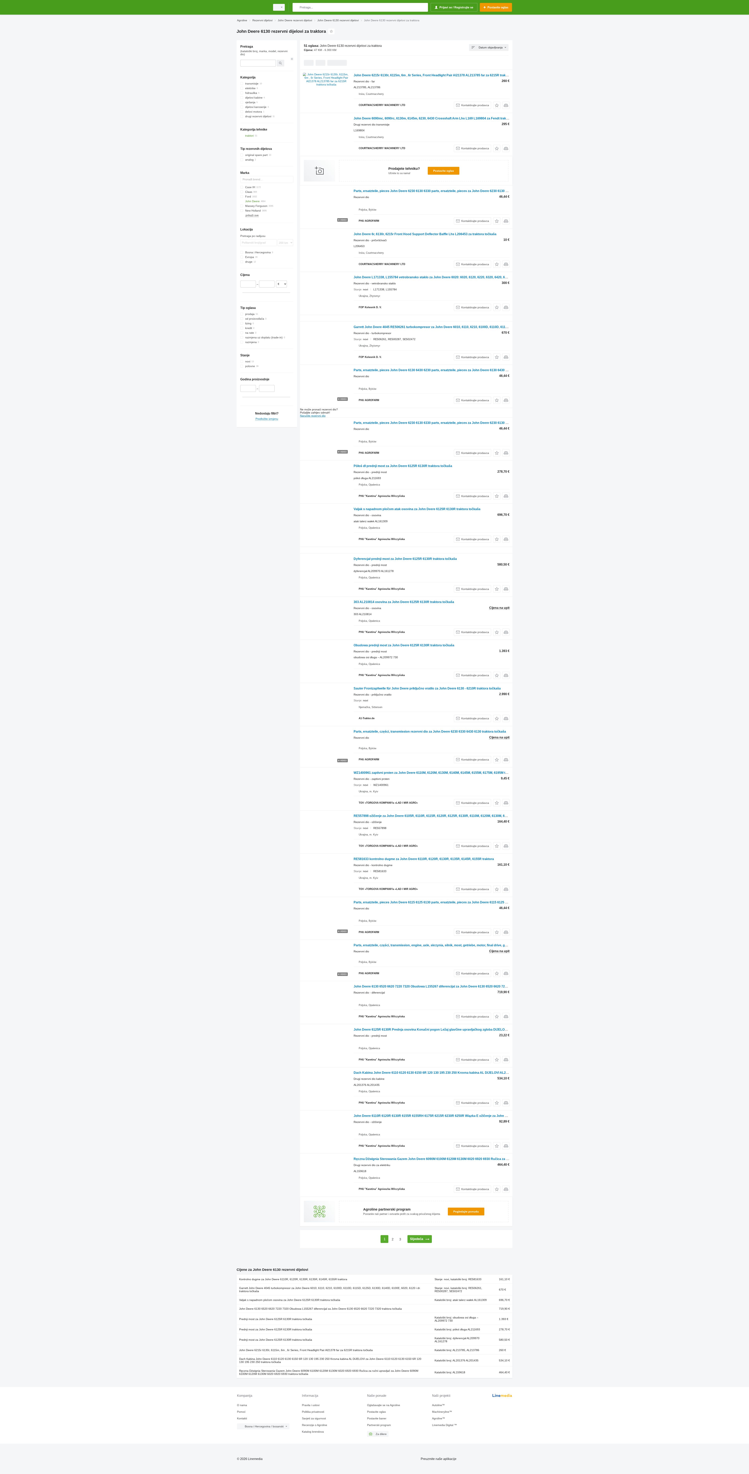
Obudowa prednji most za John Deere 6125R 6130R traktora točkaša (404, 645)
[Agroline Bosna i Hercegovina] (252, 7)
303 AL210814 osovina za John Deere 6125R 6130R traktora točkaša (404, 602)
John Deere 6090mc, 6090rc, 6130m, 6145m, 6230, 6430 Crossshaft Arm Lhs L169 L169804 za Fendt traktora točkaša (439, 118)
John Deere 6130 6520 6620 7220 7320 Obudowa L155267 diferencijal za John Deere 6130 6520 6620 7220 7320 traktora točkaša (447, 986)
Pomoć (241, 1411)
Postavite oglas (443, 170)
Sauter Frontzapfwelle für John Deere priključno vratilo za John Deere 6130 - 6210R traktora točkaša (427, 688)
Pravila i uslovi (310, 1405)
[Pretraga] (296, 7)
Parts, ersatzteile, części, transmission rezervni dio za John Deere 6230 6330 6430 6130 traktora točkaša (430, 731)
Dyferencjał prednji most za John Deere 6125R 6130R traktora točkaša (405, 558)
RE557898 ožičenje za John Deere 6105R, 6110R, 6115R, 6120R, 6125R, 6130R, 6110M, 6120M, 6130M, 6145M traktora (439, 816)
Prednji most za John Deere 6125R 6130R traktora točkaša (275, 1319)
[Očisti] (292, 59)
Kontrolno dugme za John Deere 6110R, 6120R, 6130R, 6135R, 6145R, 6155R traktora (293, 1279)
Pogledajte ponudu (466, 1211)
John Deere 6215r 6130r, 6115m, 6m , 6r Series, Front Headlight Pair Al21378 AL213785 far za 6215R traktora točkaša (439, 75)
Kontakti (242, 1418)
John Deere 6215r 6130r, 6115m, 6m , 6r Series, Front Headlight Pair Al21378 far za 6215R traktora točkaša (306, 1350)
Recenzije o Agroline (314, 1425)
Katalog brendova (313, 1431)
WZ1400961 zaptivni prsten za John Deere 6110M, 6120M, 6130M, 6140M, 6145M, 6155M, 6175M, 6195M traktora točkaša (441, 772)
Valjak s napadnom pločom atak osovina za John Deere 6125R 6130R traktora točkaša (417, 509)
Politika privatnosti (313, 1411)
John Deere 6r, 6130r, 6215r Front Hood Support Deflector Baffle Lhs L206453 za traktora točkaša (425, 234)
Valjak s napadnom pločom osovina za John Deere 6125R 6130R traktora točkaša (289, 1299)
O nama (242, 1405)
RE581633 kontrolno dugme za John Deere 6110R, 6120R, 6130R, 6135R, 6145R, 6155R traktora (424, 859)
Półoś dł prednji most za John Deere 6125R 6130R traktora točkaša (403, 466)
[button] (496, 105)
